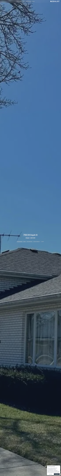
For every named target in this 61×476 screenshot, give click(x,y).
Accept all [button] (56, 474)
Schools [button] (33, 1)
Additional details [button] (28, 1)
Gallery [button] (23, 1)
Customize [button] (50, 474)
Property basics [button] (19, 1)
